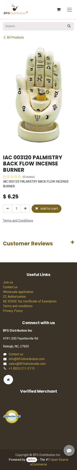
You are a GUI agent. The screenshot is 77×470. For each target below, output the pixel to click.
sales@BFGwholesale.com (27, 364)
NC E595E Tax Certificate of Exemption (29, 301)
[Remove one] (7, 209)
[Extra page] (8, 379)
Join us (8, 282)
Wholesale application (18, 292)
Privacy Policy (13, 311)
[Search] (69, 26)
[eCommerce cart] (58, 9)
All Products (15, 37)
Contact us (10, 287)
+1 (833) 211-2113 (22, 368)
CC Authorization (14, 296)
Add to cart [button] (48, 208)
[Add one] (25, 209)
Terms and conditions (18, 306)
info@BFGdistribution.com (27, 359)
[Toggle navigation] (69, 9)
